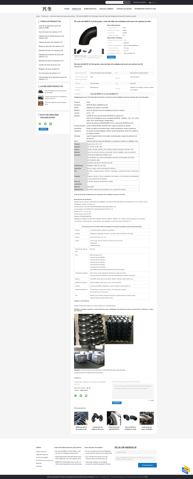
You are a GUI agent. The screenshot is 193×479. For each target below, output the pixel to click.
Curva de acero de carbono (48, 32)
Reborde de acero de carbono (49, 50)
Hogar (66, 9)
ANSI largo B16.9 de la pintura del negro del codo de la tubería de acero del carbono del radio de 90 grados (81, 428)
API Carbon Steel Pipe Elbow (117, 370)
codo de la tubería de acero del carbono (62, 16)
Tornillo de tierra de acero (48, 65)
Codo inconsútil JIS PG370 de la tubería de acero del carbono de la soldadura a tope (114, 428)
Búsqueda (127, 2)
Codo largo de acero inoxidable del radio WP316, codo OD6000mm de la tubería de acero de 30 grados (146, 428)
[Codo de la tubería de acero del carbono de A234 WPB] (40, 91)
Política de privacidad (53, 477)
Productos (76, 9)
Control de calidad (124, 9)
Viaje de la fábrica (106, 9)
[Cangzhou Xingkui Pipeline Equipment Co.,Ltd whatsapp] (46, 124)
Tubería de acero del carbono (49, 42)
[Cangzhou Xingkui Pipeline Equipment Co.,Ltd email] (41, 124)
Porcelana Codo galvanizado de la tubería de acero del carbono (77, 477)
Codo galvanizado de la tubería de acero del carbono (88, 372)
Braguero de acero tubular (48, 69)
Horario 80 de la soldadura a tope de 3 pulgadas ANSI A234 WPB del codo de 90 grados (130, 428)
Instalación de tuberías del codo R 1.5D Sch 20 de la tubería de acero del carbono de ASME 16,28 (98, 428)
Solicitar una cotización (139, 2)
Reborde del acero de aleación (49, 61)
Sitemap (39, 466)
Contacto (111, 57)
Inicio (38, 16)
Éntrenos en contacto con (145, 9)
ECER (146, 477)
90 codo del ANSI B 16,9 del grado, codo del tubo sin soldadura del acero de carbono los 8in (88, 57)
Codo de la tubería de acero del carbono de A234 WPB (95, 370)
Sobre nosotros (90, 9)
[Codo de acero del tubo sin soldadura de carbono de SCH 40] (40, 97)
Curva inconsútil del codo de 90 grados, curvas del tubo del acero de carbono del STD (98, 452)
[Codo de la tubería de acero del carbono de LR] (40, 103)
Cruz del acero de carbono (48, 73)
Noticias (39, 463)
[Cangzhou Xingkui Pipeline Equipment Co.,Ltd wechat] (51, 124)
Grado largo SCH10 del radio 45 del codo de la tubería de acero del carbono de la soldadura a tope (68, 458)
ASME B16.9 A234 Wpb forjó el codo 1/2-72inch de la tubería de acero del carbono (68, 463)
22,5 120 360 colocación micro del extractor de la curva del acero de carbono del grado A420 (96, 458)
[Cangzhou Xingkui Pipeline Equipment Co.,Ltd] (47, 9)
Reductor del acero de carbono (50, 46)
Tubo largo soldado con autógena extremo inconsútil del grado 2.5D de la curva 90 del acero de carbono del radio (98, 463)
